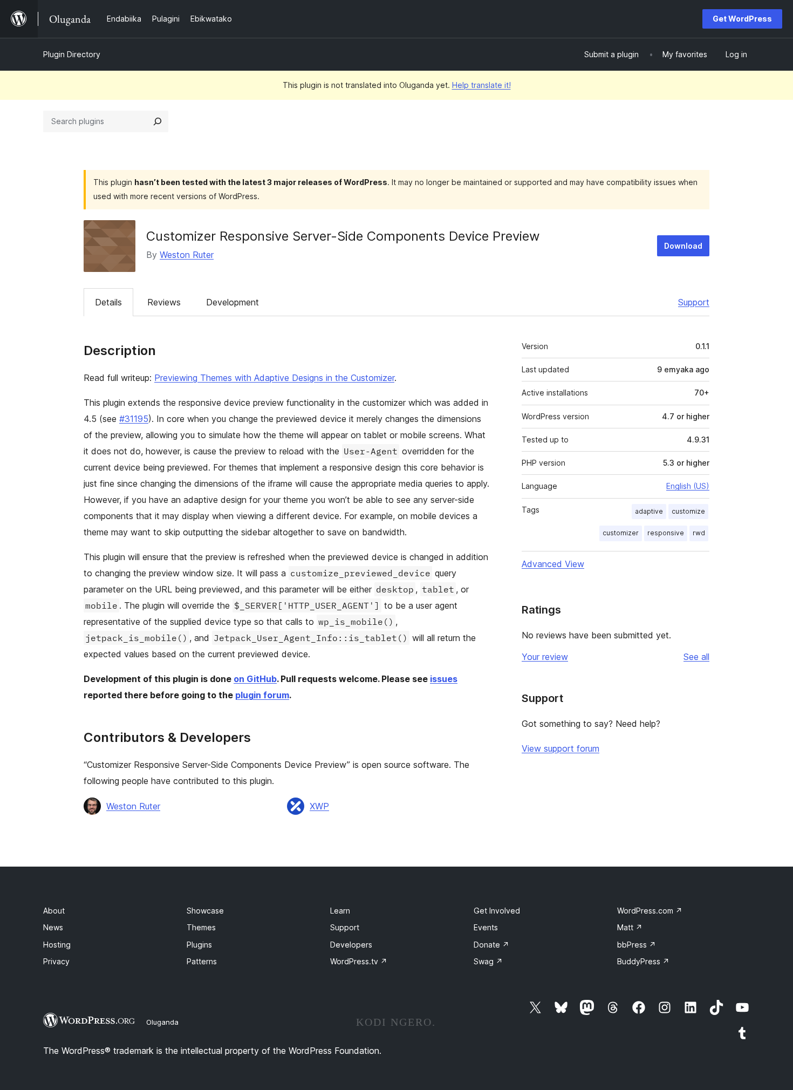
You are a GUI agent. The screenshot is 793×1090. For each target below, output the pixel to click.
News (53, 927)
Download (683, 245)
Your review (545, 656)
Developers (351, 944)
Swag (488, 961)
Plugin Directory (71, 54)
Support (693, 302)
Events (486, 927)
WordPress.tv (358, 961)
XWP (319, 806)
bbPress (636, 944)
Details (108, 302)
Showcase (205, 910)
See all (696, 656)
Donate (491, 944)
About (54, 910)
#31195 (133, 418)
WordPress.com (649, 910)
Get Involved (497, 910)
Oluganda (162, 1022)
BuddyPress (643, 961)
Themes (201, 927)
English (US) (687, 486)
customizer (621, 533)
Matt (629, 927)
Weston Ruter (187, 254)
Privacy (56, 961)
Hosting (57, 944)
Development (232, 302)
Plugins (199, 944)
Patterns (202, 961)
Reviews (164, 302)
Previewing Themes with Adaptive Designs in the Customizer (274, 377)
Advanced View (553, 563)
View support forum (560, 748)
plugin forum (262, 695)
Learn (340, 910)
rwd (699, 533)
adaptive (649, 511)
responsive (665, 533)
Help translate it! (481, 85)
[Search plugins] (157, 121)
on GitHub (255, 678)
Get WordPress (742, 18)
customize (688, 511)
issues (443, 678)
